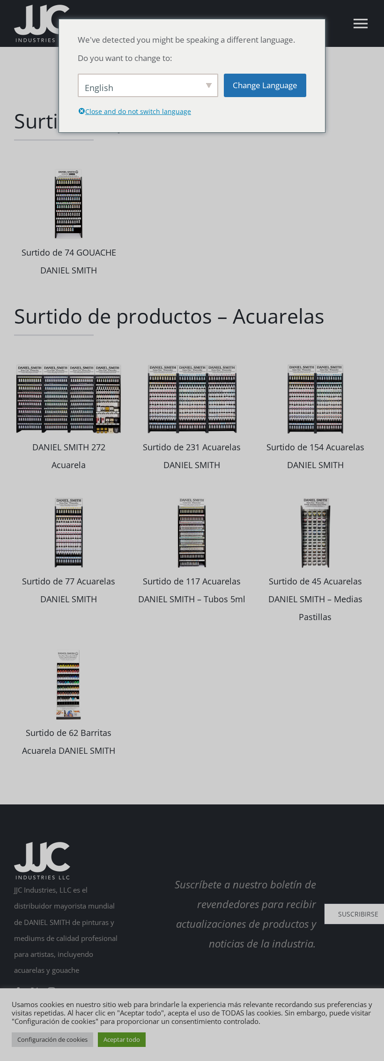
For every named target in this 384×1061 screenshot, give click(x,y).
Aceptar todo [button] (121, 1039)
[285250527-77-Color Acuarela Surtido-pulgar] (68, 501)
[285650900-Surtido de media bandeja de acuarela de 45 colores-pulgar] (315, 501)
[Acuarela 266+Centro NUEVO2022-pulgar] (68, 367)
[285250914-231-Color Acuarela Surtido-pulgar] (191, 367)
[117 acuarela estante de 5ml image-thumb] (191, 501)
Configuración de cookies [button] (52, 1039)
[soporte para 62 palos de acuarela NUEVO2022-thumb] (68, 653)
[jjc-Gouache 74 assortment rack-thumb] (68, 172)
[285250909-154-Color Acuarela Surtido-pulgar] (315, 367)
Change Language (265, 85)
